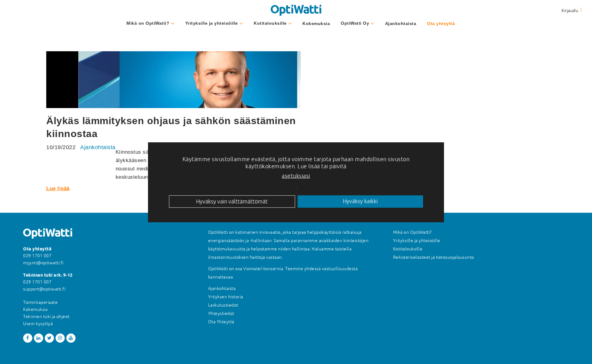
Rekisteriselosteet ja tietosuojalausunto (433, 257)
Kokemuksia (316, 23)
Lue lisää (58, 188)
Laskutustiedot (223, 305)
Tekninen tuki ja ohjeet (46, 316)
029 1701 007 (37, 255)
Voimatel (252, 268)
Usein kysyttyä (38, 323)
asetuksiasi (296, 175)
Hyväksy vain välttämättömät (232, 201)
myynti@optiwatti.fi (43, 262)
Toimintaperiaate (40, 302)
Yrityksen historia (225, 296)
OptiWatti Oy (355, 23)
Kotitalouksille (270, 23)
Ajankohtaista (401, 23)
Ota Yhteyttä (221, 321)
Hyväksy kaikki (360, 201)
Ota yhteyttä (441, 23)
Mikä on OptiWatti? (147, 23)
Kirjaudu (569, 10)
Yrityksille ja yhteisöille (211, 23)
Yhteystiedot (221, 313)
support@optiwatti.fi (44, 289)
